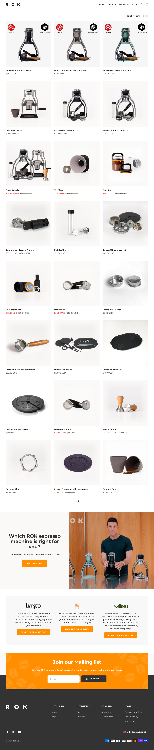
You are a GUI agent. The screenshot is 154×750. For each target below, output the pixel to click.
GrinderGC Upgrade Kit (114, 250)
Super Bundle (12, 190)
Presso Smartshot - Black (18, 70)
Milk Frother (60, 250)
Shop (111, 4)
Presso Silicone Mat (112, 370)
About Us (124, 4)
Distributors (107, 717)
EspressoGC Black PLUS (66, 130)
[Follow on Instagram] (13, 732)
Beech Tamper (110, 429)
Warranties (130, 721)
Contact (81, 717)
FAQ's (79, 712)
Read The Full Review (33, 632)
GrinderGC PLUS (14, 130)
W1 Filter (58, 190)
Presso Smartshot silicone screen (71, 489)
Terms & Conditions (134, 712)
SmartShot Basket (112, 310)
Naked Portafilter (63, 429)
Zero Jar (107, 190)
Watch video (34, 563)
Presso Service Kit (63, 370)
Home (102, 4)
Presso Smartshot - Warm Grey (70, 70)
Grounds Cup (109, 489)
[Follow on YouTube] (19, 732)
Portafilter (59, 310)
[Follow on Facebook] (7, 732)
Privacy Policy (131, 717)
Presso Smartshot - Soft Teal (117, 70)
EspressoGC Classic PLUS (115, 130)
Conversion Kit (13, 310)
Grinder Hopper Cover (17, 429)
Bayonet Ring (12, 489)
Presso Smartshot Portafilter (20, 370)
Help (134, 4)
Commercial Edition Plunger (20, 250)
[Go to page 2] (83, 501)
